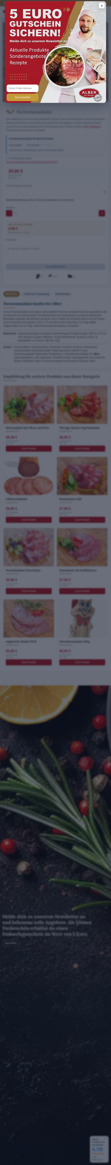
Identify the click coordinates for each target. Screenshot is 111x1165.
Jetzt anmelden (22, 97)
